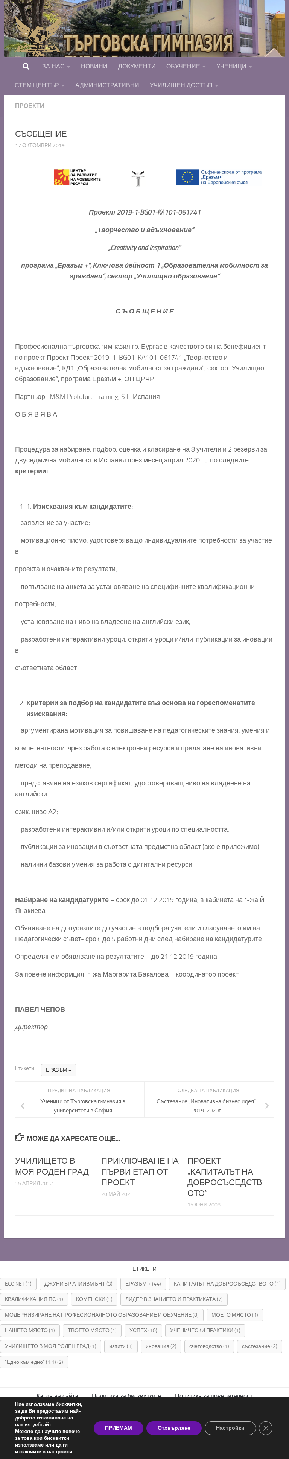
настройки (59, 1451)
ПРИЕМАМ (118, 1428)
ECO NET (18, 1284)
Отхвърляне (174, 1428)
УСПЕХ (143, 1330)
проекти (29, 106)
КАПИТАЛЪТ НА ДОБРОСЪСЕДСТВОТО (227, 1284)
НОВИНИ (94, 66)
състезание (259, 1346)
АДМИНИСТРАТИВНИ (107, 85)
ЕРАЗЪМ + (58, 1070)
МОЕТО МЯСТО (234, 1315)
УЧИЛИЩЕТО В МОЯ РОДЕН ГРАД (50, 1346)
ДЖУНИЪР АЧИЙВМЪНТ (78, 1284)
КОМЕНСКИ (94, 1299)
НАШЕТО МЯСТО (30, 1330)
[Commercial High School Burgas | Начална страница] (128, 52)
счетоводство (209, 1346)
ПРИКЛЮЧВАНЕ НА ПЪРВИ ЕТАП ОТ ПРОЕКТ (140, 1171)
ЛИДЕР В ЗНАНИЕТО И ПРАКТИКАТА (174, 1299)
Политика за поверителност (213, 1396)
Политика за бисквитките (126, 1396)
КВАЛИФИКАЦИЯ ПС (34, 1299)
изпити (121, 1346)
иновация (161, 1346)
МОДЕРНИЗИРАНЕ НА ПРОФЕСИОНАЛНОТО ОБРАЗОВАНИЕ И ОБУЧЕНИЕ (102, 1315)
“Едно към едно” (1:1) (34, 1362)
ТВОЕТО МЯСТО (92, 1330)
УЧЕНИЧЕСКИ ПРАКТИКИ (205, 1330)
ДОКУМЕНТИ (137, 66)
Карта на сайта (57, 1396)
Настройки (230, 1428)
